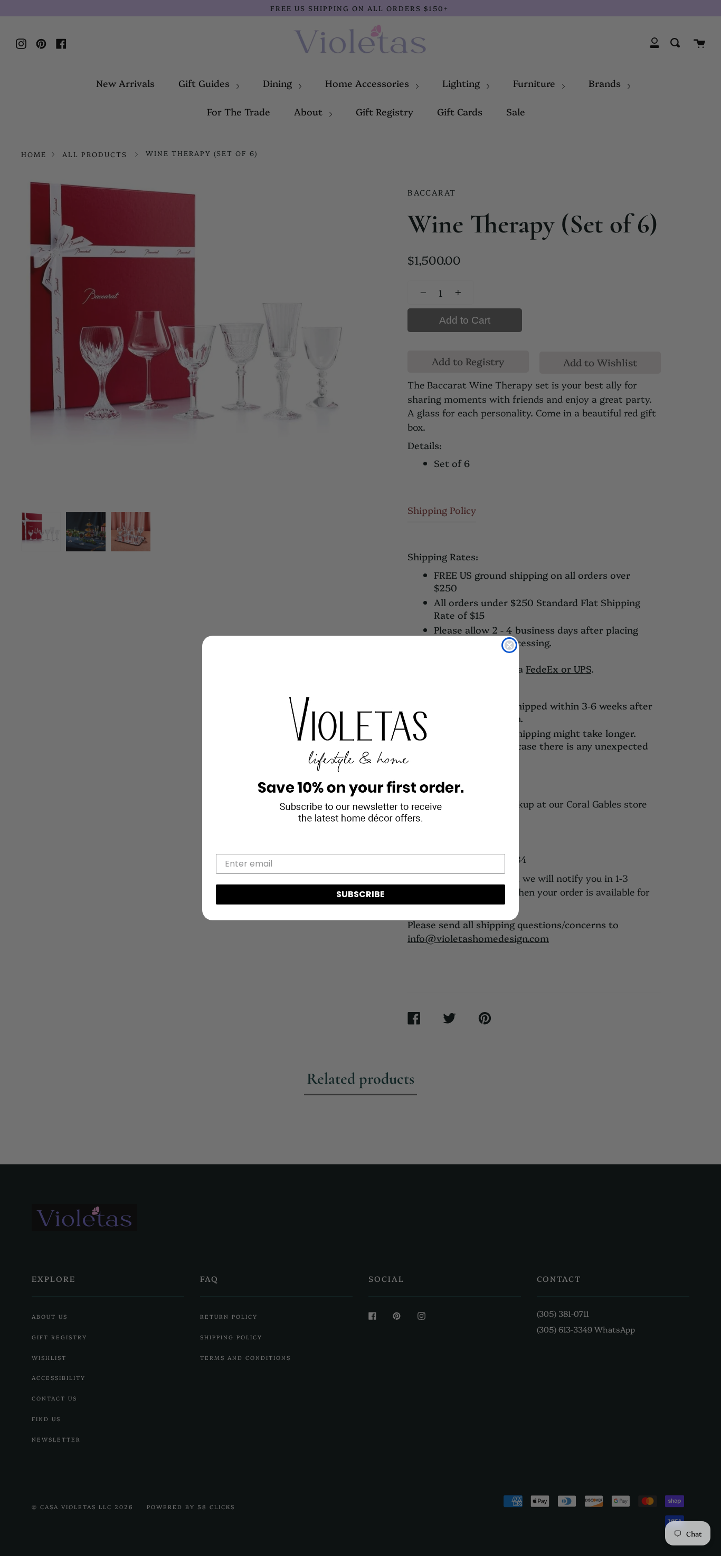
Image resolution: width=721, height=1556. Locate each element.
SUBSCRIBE (360, 894)
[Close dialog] (509, 645)
